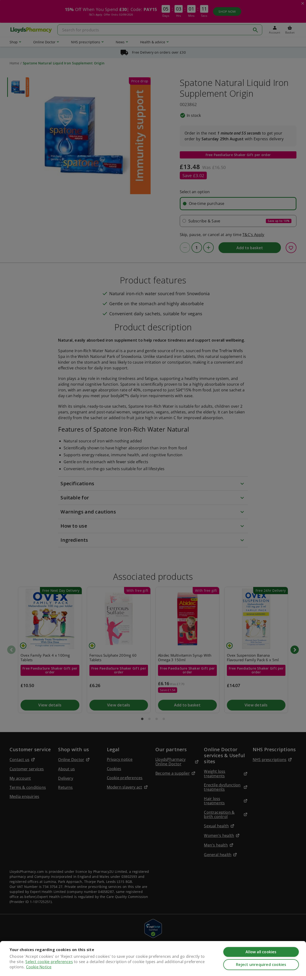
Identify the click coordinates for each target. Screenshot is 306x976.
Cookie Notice (39, 967)
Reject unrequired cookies (261, 964)
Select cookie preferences (49, 961)
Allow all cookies (261, 951)
